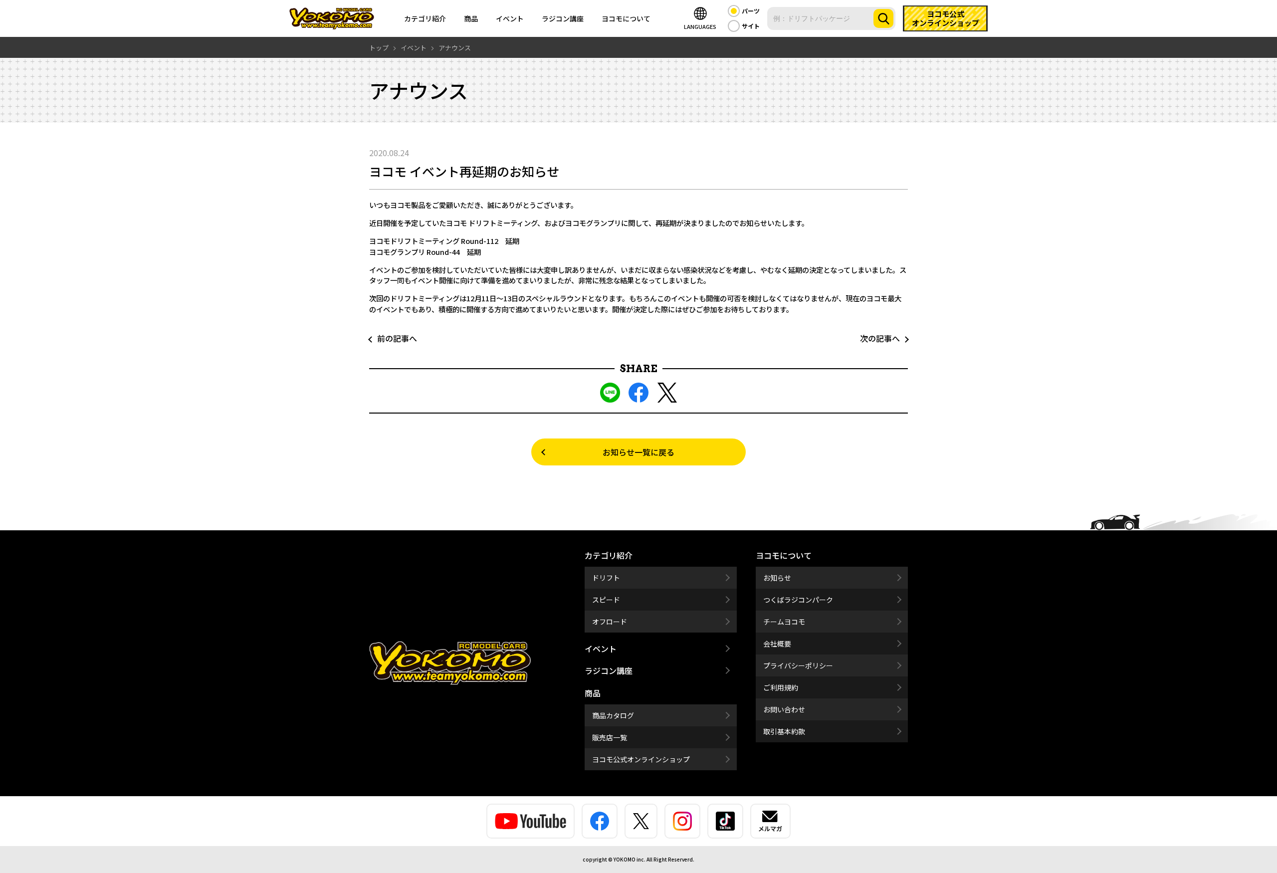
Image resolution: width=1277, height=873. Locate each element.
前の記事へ (393, 338)
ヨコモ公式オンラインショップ (641, 759)
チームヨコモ (784, 622)
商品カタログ (613, 715)
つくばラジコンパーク (798, 600)
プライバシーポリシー (798, 665)
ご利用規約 (780, 687)
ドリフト (606, 578)
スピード (606, 600)
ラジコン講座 (563, 18)
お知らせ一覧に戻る (638, 452)
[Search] (883, 18)
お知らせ (777, 578)
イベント (510, 18)
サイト (751, 25)
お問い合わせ (784, 709)
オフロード (609, 622)
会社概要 (777, 644)
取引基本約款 (784, 731)
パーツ (751, 10)
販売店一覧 (609, 737)
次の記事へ (884, 338)
